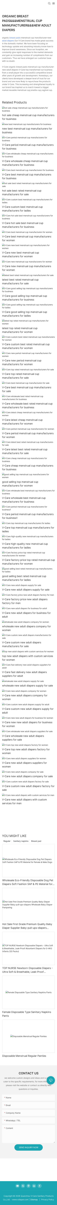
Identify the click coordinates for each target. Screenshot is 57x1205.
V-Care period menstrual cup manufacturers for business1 (28, 516)
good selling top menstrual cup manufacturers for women (20, 483)
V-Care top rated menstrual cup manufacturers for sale (20, 375)
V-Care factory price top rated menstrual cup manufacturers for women (28, 561)
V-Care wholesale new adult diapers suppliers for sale (23, 737)
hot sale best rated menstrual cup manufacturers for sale (21, 192)
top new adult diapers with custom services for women (27, 658)
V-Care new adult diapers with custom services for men (24, 801)
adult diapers (8, 40)
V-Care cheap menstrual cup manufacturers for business (27, 467)
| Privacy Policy (46, 1199)
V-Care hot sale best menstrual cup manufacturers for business (22, 225)
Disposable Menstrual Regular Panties (24, 1055)
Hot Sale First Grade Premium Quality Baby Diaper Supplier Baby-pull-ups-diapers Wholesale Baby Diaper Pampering (27, 926)
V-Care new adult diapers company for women (24, 697)
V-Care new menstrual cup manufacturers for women (26, 268)
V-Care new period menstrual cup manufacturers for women (21, 362)
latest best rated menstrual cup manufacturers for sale (20, 281)
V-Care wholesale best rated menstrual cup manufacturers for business (27, 405)
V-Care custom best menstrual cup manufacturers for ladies (22, 208)
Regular (6, 841)
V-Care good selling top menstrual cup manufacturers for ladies (24, 314)
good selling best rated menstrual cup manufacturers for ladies (24, 578)
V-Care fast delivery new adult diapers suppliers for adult (24, 674)
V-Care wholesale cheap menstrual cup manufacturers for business (25, 163)
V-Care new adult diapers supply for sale (25, 589)
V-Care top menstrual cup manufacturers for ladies (28, 529)
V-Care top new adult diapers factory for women (26, 751)
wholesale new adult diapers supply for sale (27, 685)
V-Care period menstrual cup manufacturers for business (28, 146)
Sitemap (34, 1199)
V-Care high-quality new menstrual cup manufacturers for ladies (25, 545)
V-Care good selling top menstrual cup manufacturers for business (24, 297)
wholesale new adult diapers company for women (26, 628)
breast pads (14, 37)
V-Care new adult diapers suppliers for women (24, 764)
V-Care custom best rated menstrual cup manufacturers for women (26, 346)
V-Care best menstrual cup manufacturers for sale (26, 389)
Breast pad (36, 841)
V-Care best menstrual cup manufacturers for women (26, 238)
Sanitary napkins (20, 841)
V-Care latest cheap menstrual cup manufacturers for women (22, 421)
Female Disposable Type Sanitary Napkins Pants (26, 1014)
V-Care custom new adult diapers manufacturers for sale (21, 644)
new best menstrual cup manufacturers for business (27, 130)
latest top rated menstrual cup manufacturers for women (19, 330)
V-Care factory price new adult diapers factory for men (24, 601)
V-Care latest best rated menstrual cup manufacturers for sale (24, 451)
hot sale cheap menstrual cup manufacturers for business (28, 117)
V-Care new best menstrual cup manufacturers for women (20, 254)
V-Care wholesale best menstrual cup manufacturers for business (24, 499)
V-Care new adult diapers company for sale (27, 776)
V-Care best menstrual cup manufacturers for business (26, 176)
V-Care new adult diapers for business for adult (26, 614)
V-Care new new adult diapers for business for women (27, 724)
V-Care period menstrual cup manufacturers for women (28, 435)
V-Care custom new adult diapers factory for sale (28, 788)
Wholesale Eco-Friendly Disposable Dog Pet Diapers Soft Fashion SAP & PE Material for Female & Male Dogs (27, 882)
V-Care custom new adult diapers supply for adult (28, 710)
